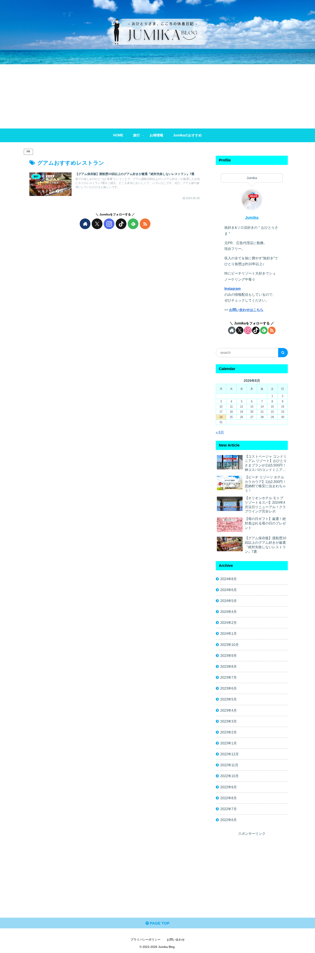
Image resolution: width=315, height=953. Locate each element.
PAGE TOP (159, 923)
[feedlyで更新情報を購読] (133, 223)
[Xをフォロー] (97, 223)
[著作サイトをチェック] (85, 223)
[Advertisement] (157, 96)
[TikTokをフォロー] (121, 223)
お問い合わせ (176, 939)
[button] (283, 352)
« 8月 (220, 432)
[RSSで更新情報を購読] (145, 223)
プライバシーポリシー (145, 939)
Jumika (251, 217)
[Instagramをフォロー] (109, 223)
